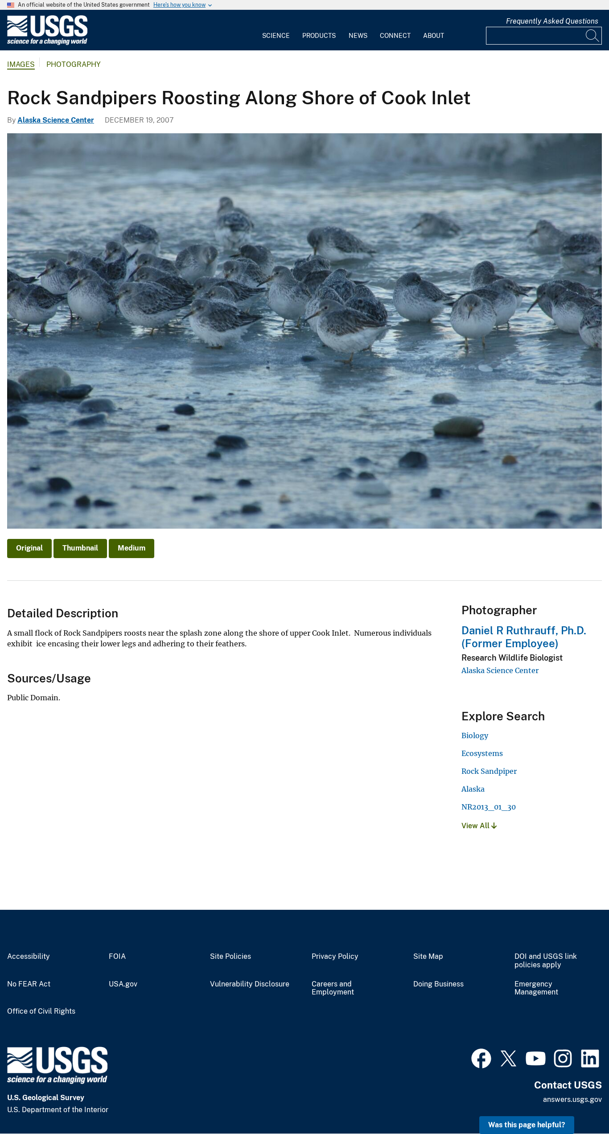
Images (21, 64)
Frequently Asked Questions (552, 21)
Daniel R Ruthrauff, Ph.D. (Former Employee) (523, 636)
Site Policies (230, 957)
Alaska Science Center (55, 120)
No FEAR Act (28, 984)
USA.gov (123, 984)
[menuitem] (276, 30)
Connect (395, 35)
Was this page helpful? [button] (526, 1125)
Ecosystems (482, 753)
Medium (131, 548)
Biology (474, 735)
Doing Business (438, 984)
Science (276, 35)
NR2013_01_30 (488, 806)
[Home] (47, 43)
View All (476, 826)
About (433, 35)
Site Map (428, 957)
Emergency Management (536, 988)
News (358, 35)
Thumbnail (80, 548)
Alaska (473, 789)
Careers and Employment (333, 988)
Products (319, 35)
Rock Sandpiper (489, 771)
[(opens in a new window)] (481, 1057)
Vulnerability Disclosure (249, 984)
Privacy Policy (335, 957)
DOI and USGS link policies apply (545, 961)
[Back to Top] (576, 1101)
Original (29, 548)
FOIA (117, 957)
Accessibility (28, 957)
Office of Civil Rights (41, 1011)
